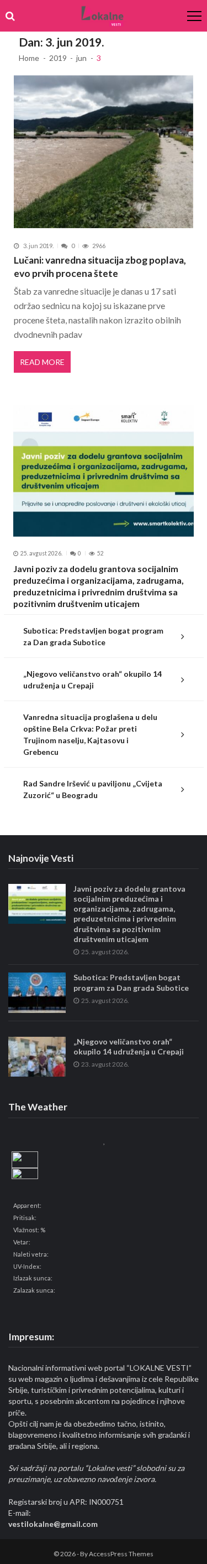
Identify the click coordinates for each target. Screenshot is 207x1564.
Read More (42, 362)
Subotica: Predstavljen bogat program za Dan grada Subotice (93, 636)
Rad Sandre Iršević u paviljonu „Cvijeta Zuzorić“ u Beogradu (92, 789)
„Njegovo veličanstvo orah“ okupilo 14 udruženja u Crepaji (92, 679)
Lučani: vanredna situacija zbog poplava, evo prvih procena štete (100, 266)
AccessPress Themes (121, 1554)
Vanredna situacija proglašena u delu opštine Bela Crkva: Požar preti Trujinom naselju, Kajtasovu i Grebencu (90, 734)
